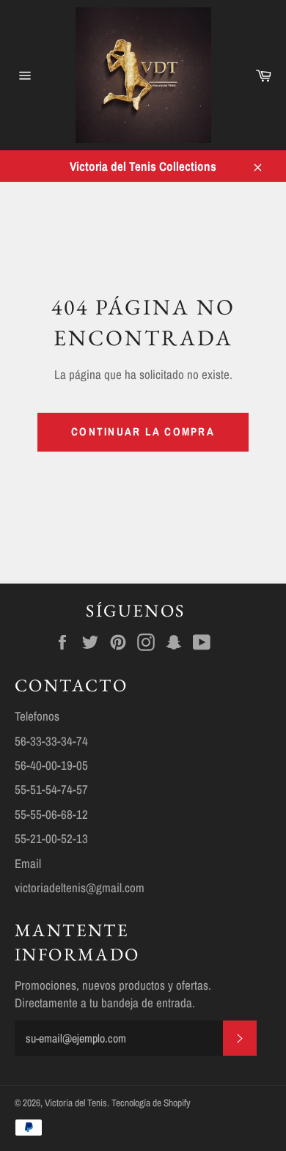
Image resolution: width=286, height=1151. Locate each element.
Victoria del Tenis (76, 1102)
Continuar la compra (143, 431)
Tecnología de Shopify (151, 1102)
